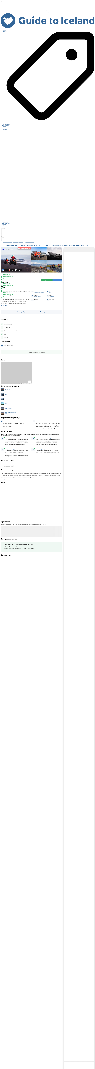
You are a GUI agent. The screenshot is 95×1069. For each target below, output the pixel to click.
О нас (4, 225)
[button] (16, 260)
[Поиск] (1, 230)
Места (4, 224)
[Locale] (1, 228)
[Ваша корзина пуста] (1, 231)
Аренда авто (6, 125)
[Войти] (1, 240)
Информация (6, 223)
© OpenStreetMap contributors (27, 383)
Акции (5, 129)
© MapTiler (20, 383)
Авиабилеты (6, 128)
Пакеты (5, 31)
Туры (4, 30)
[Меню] (1, 233)
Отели (4, 126)
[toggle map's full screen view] (29, 381)
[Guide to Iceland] (47, 27)
